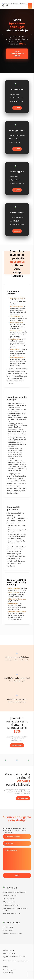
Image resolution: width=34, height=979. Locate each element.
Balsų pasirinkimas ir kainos (17, 53)
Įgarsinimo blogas (8, 973)
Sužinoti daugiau (17, 745)
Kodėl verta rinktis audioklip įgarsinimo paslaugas (16, 961)
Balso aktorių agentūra (9, 970)
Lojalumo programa (8, 950)
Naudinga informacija (9, 953)
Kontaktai (5, 967)
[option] (5, 760)
